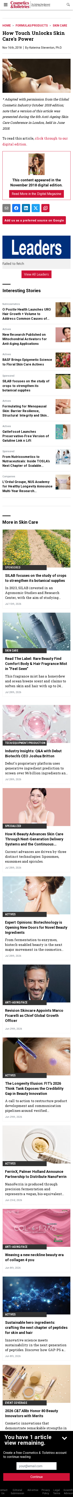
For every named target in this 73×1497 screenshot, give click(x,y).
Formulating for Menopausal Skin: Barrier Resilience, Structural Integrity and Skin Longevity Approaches (24, 411)
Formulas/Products (32, 25)
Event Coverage (16, 1402)
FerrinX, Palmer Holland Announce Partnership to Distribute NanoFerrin (36, 1174)
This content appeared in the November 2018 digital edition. (36, 182)
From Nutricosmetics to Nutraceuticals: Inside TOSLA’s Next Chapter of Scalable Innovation (26, 461)
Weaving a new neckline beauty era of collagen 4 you (34, 1257)
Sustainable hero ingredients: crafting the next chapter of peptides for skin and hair (36, 1327)
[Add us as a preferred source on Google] (45, 208)
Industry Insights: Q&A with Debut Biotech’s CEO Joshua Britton (33, 753)
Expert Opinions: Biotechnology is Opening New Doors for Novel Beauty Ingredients (36, 927)
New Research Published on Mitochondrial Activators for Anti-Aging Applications (24, 339)
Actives (6, 329)
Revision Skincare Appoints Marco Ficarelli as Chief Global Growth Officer (34, 1015)
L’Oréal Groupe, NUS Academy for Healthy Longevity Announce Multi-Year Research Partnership (27, 486)
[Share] (16, 208)
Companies (8, 476)
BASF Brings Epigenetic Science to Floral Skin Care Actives (27, 362)
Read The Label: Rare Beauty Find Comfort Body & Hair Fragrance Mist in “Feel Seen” (36, 663)
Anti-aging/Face (16, 1002)
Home (6, 25)
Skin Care (60, 25)
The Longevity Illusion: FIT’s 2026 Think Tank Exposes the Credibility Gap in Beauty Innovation (34, 1088)
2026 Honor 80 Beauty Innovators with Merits (31, 1413)
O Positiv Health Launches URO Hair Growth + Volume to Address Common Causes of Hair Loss (26, 314)
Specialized (13, 826)
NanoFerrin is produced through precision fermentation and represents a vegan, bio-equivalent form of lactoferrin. (33, 1189)
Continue (36, 1477)
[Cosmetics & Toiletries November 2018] (36, 164)
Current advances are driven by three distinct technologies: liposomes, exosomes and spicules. (36, 856)
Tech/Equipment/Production (25, 743)
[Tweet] (36, 208)
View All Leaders (36, 274)
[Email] (6, 208)
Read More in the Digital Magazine (36, 194)
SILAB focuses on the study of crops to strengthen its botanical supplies (25, 385)
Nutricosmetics (11, 304)
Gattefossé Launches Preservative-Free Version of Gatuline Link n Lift (25, 436)
